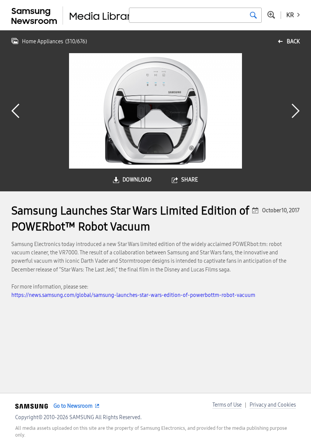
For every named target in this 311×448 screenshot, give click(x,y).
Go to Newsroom (73, 406)
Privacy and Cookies (273, 405)
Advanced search (271, 15)
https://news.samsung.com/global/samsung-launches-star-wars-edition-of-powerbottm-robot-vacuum (133, 295)
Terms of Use (227, 405)
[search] (253, 15)
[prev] (15, 111)
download (137, 180)
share (189, 180)
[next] (296, 111)
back (293, 41)
